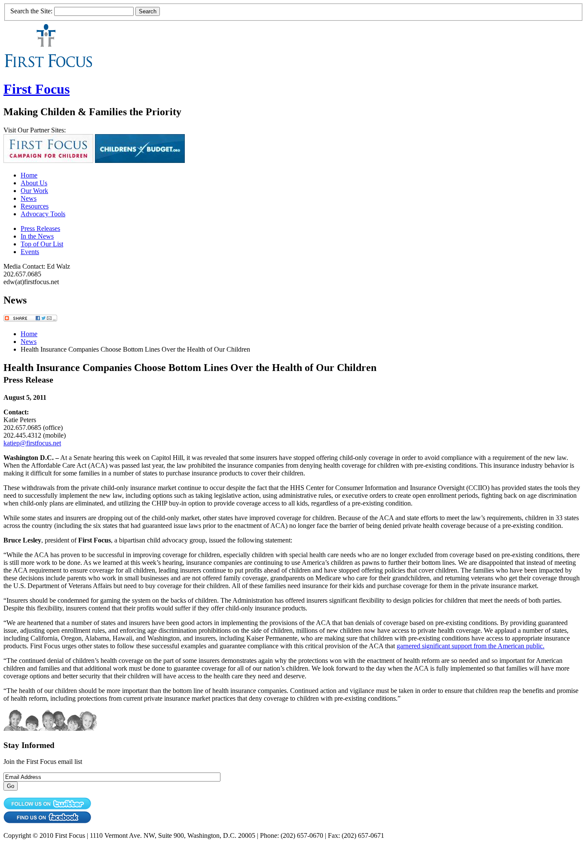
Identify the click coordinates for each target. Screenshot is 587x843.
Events (30, 251)
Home (29, 175)
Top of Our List (42, 244)
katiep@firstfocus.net (32, 443)
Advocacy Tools (43, 214)
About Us (34, 183)
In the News (37, 236)
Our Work (34, 190)
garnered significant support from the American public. (470, 646)
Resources (35, 206)
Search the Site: (31, 11)
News (29, 198)
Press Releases (40, 228)
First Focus (36, 89)
